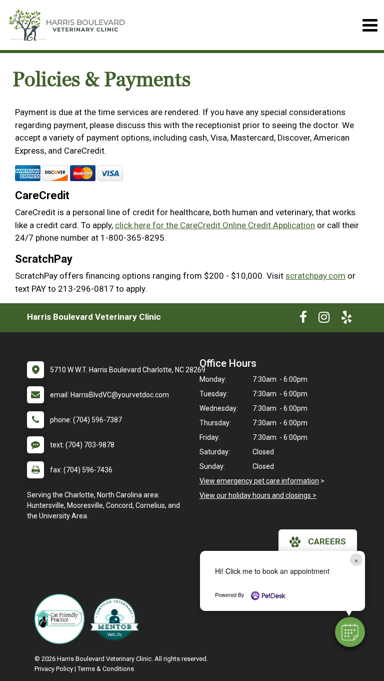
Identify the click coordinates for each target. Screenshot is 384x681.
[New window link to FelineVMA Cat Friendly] (62, 619)
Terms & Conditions (106, 668)
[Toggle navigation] (369, 25)
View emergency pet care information (259, 481)
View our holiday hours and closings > (258, 495)
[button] (350, 632)
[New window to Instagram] (324, 319)
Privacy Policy (53, 668)
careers (327, 541)
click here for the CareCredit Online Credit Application (215, 225)
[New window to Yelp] (346, 319)
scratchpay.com (316, 276)
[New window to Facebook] (303, 319)
